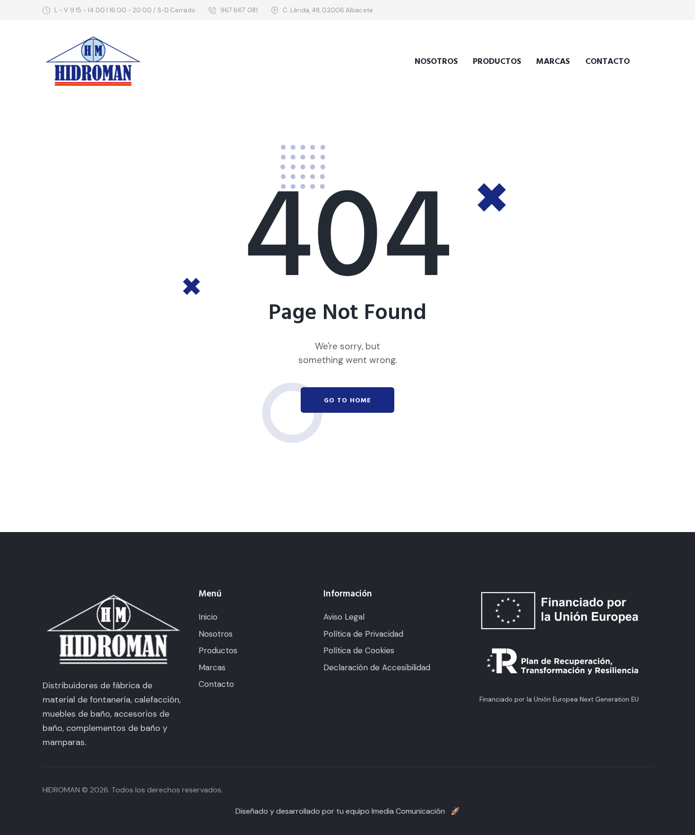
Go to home (347, 400)
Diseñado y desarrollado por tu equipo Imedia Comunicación (347, 811)
